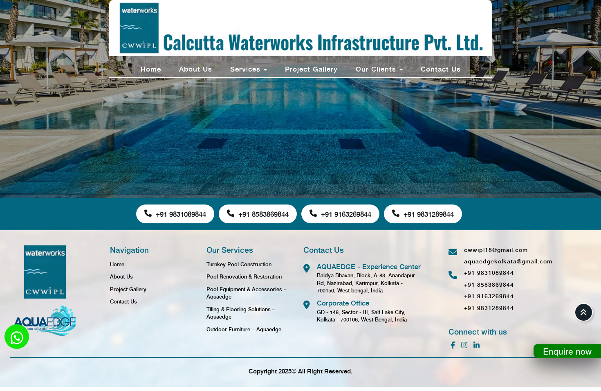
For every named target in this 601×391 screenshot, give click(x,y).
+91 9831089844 (181, 214)
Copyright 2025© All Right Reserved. (300, 370)
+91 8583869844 (263, 214)
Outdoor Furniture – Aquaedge (243, 329)
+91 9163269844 (346, 214)
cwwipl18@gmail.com (496, 249)
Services (246, 68)
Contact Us (441, 68)
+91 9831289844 (429, 214)
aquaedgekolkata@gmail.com (508, 261)
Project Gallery (311, 68)
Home (151, 68)
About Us (195, 68)
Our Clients (377, 68)
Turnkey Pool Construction (238, 264)
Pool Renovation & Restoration (244, 276)
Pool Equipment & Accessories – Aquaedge (246, 293)
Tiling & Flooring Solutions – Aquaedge (240, 313)
